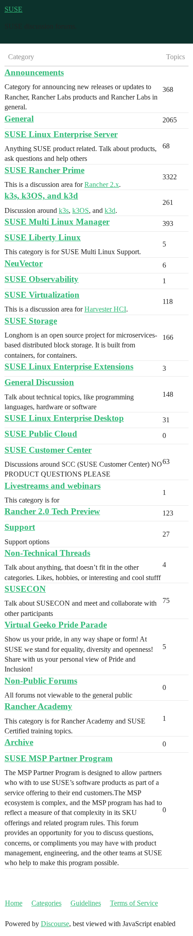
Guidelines (85, 903)
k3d (110, 210)
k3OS (80, 210)
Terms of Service (134, 903)
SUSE (13, 9)
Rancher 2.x (101, 184)
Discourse (55, 923)
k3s (64, 210)
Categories (46, 903)
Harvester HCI (105, 309)
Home (13, 903)
